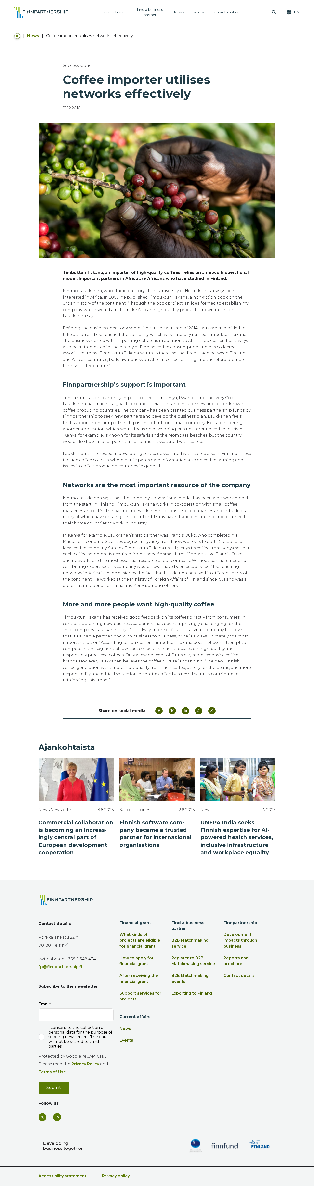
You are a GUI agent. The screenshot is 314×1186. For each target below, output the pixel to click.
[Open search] (274, 12)
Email (44, 1004)
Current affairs (134, 1016)
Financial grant (113, 12)
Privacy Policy (85, 1064)
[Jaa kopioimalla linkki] (212, 710)
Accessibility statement (62, 1176)
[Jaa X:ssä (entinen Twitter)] (172, 710)
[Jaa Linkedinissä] (185, 710)
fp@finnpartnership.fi (60, 966)
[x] (42, 1117)
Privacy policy (116, 1176)
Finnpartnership (224, 12)
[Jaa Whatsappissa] (198, 710)
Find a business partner (150, 12)
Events (198, 12)
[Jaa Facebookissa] (159, 710)
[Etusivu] (17, 35)
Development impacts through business (240, 940)
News (179, 12)
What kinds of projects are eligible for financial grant (139, 940)
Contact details (239, 975)
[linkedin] (57, 1117)
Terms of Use (52, 1072)
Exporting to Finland (191, 993)
